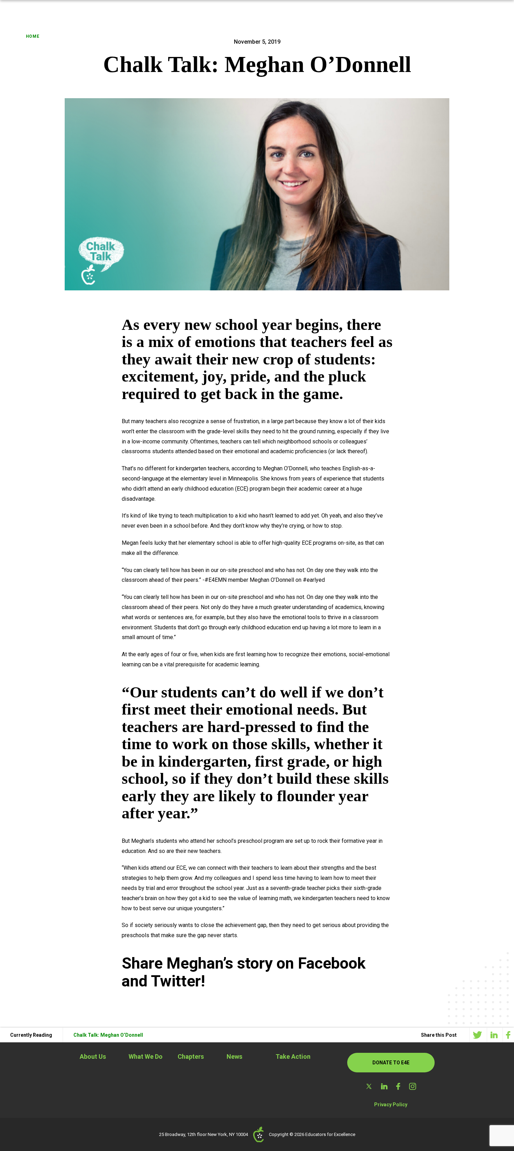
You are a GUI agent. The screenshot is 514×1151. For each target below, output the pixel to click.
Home (33, 36)
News (234, 1056)
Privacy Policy (390, 1104)
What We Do (146, 1056)
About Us (93, 1056)
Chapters (191, 1056)
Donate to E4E (390, 1062)
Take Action (293, 1056)
